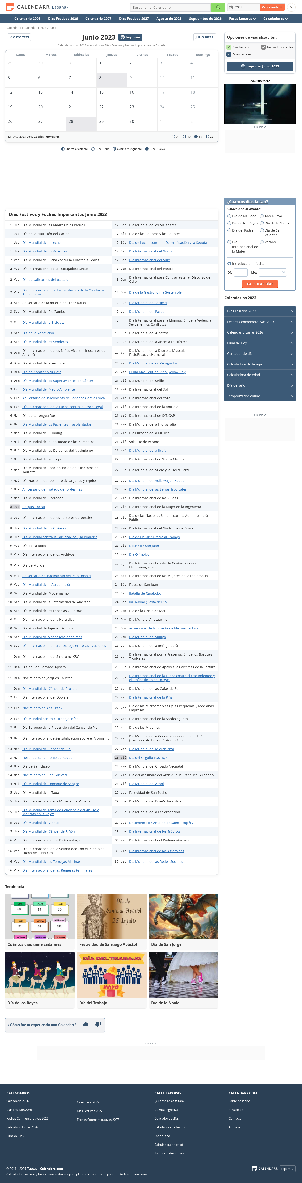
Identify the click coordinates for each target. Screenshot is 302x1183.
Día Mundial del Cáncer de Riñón (48, 831)
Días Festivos (241, 47)
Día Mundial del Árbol (146, 784)
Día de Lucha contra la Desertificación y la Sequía (168, 242)
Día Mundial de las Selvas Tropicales (158, 489)
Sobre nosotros (239, 1101)
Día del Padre (242, 230)
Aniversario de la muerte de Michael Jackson (164, 628)
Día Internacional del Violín (150, 251)
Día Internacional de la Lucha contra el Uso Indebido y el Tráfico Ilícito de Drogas (172, 678)
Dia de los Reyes (245, 223)
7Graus (32, 1168)
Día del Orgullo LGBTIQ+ (148, 757)
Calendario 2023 (35, 27)
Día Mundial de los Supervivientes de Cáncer (57, 380)
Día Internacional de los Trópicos (155, 831)
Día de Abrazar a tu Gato (41, 372)
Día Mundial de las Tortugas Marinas (51, 861)
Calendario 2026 (27, 18)
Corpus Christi (33, 507)
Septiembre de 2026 (205, 18)
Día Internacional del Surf (149, 260)
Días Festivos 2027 (134, 18)
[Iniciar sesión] (291, 7)
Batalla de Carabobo (145, 593)
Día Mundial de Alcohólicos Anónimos (52, 637)
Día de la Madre (277, 223)
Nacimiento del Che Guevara (45, 775)
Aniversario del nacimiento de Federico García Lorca (63, 398)
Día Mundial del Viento (40, 822)
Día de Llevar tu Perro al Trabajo (154, 537)
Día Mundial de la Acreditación (46, 584)
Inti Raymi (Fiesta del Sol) (148, 602)
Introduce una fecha (248, 263)
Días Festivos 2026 (63, 18)
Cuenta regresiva (166, 1110)
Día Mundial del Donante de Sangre (50, 784)
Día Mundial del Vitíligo (147, 637)
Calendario (14, 27)
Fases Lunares (241, 54)
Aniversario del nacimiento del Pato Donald (56, 576)
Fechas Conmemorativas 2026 (27, 1118)
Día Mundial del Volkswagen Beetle (157, 480)
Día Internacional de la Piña (151, 697)
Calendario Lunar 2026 (245, 332)
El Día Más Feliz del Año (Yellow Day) (157, 372)
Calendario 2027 (98, 18)
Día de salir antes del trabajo (45, 279)
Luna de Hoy (237, 343)
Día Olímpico (139, 554)
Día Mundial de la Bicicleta (43, 322)
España (59, 7)
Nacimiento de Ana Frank (42, 708)
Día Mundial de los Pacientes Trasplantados (57, 424)
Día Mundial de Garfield (148, 303)
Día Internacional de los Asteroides (156, 851)
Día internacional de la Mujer (245, 247)
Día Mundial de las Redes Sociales (156, 861)
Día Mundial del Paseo (146, 311)
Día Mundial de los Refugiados (153, 363)
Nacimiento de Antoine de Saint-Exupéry (161, 822)
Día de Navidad (244, 216)
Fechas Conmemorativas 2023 (250, 321)
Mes (255, 272)
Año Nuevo (273, 216)
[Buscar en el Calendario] (218, 7)
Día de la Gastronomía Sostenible (155, 292)
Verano (270, 242)
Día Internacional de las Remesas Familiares (57, 870)
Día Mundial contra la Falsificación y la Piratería (59, 537)
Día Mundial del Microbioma (151, 749)
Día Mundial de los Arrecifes (44, 251)
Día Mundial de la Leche (41, 242)
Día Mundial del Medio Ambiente (48, 389)
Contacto (235, 1118)
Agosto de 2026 (168, 18)
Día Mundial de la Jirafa (147, 450)
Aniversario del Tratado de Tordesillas (52, 489)
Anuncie (234, 1127)
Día (230, 272)
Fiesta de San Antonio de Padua (47, 757)
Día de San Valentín (273, 232)
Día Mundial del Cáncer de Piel (46, 749)
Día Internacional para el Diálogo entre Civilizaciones (64, 645)
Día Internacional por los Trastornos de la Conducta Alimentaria (63, 292)
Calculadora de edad (243, 374)
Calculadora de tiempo (245, 364)
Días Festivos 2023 (241, 311)
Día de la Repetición (38, 333)
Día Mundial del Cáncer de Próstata (50, 688)
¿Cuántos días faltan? (247, 201)
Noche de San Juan (144, 545)
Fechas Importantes (280, 47)
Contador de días (240, 353)
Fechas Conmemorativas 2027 (98, 1119)
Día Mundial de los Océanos (44, 528)
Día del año (236, 385)
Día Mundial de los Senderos (45, 341)
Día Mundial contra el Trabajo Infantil (52, 718)
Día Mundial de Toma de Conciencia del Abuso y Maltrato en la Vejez (60, 812)
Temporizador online (243, 396)
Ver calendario (272, 7)
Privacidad (236, 1110)
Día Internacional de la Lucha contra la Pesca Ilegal (62, 407)
